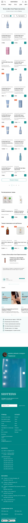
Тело (16, 421)
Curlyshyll (3, 240)
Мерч (16, 425)
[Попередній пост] (4, 373)
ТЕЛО (15, 4)
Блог (2, 430)
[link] (26, 2)
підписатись (22, 405)
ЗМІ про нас (4, 425)
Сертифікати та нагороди (7, 427)
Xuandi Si (3, 209)
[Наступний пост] (24, 373)
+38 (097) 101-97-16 (7, 489)
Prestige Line (9, 240)
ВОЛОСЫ (3, 4)
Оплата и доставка (5, 417)
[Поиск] (5, 2)
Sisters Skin (19, 511)
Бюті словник (4, 432)
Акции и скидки (18, 430)
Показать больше (14, 180)
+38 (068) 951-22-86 (8, 466)
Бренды (16, 432)
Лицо (16, 419)
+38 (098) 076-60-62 (8, 501)
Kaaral (15, 240)
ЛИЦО (9, 4)
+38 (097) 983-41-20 (8, 462)
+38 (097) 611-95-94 (7, 484)
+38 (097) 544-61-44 (8, 493)
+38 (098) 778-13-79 (8, 480)
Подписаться (11, 355)
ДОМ (20, 4)
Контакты (3, 434)
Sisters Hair (5, 511)
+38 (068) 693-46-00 (8, 464)
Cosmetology (19, 514)
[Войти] (23, 2)
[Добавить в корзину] (12, 43)
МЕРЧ (26, 4)
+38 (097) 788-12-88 (8, 460)
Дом (16, 423)
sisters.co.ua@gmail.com (8, 450)
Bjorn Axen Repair (23, 60)
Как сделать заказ (5, 419)
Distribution (5, 514)
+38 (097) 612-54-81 (8, 458)
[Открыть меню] (2, 2)
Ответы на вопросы (6, 421)
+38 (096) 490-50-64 (8, 468)
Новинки (17, 427)
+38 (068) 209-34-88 (8, 497)
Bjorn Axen (4, 60)
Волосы (16, 417)
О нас (2, 423)
